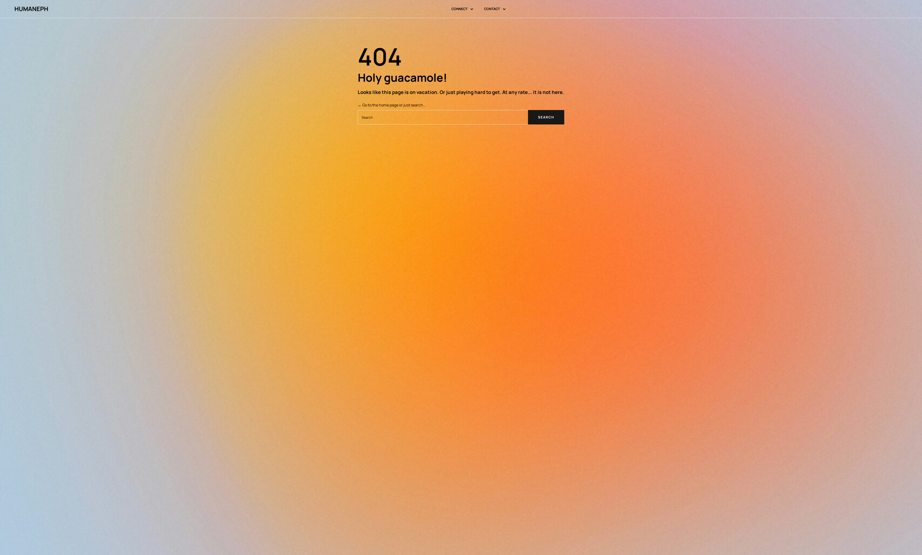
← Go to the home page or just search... (392, 105)
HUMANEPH (31, 8)
